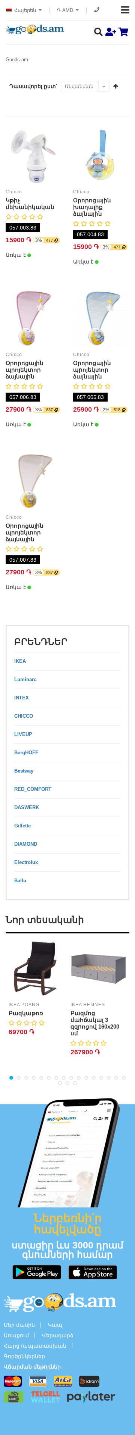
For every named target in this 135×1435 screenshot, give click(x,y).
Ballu (20, 880)
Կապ (55, 1325)
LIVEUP (23, 734)
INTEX (21, 698)
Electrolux (26, 862)
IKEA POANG (24, 1004)
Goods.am (17, 59)
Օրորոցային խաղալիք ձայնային (92, 207)
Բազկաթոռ (26, 1013)
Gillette (22, 826)
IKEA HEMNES (87, 1004)
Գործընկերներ (24, 1356)
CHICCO (23, 716)
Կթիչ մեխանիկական (30, 203)
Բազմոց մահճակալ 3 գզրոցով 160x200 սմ (94, 1023)
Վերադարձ (58, 1335)
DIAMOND (25, 844)
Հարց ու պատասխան (35, 1345)
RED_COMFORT (32, 789)
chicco (14, 191)
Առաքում (16, 1335)
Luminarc (25, 679)
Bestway (23, 771)
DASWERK (26, 807)
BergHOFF (26, 752)
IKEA (20, 661)
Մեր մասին (19, 1325)
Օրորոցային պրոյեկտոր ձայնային (25, 370)
